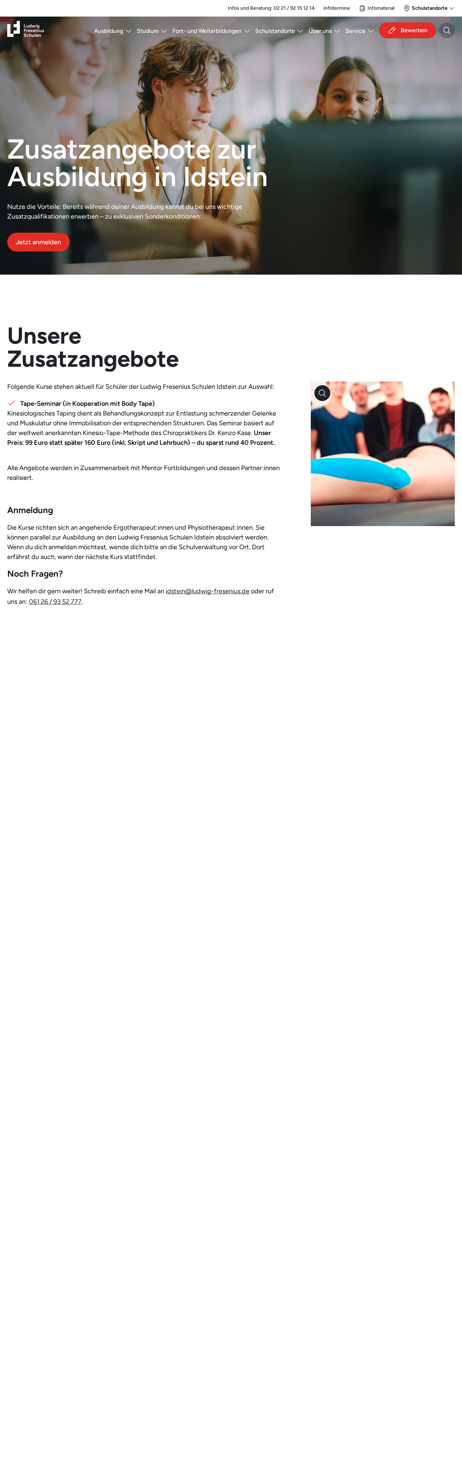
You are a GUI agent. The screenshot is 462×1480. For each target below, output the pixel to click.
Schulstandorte (275, 30)
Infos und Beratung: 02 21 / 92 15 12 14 (271, 8)
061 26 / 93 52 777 (55, 601)
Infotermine (336, 8)
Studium (148, 30)
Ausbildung (108, 30)
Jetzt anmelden (38, 242)
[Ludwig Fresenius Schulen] (25, 30)
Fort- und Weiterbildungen (207, 30)
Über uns (320, 30)
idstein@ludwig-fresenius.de (207, 591)
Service (355, 30)
